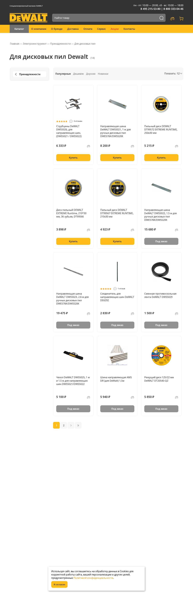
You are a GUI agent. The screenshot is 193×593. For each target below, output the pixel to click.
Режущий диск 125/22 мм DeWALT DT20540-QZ (159, 379)
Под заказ (161, 241)
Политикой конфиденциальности (93, 578)
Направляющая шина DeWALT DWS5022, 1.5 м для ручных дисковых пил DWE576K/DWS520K (160, 215)
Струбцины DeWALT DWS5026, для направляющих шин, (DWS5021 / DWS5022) (69, 131)
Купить (73, 157)
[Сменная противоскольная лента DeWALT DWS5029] (161, 271)
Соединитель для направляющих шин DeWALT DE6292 (117, 297)
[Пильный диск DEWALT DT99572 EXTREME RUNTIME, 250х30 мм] (161, 104)
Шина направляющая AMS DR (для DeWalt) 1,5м (116, 379)
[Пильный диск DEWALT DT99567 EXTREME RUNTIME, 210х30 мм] (117, 188)
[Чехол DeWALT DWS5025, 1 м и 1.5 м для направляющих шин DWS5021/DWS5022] (73, 355)
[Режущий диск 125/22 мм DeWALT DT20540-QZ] (161, 355)
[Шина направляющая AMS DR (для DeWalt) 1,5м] (117, 355)
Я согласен (59, 584)
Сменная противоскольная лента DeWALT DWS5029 (160, 295)
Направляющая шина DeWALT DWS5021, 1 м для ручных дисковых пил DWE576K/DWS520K (115, 131)
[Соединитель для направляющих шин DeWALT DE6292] (117, 271)
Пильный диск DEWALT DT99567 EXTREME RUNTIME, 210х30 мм (116, 213)
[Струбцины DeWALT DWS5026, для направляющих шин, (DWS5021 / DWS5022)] (73, 104)
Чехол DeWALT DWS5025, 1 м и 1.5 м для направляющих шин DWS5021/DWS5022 (73, 381)
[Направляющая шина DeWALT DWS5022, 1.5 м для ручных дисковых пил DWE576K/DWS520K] (161, 188)
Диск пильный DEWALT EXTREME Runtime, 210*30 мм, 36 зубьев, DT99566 (71, 213)
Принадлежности (29, 74)
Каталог (19, 29)
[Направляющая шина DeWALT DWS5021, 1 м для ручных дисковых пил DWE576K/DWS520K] (117, 104)
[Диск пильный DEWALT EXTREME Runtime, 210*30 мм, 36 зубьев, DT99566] (73, 188)
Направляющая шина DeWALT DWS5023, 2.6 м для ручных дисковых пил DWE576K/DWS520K (72, 298)
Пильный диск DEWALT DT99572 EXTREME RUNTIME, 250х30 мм (160, 129)
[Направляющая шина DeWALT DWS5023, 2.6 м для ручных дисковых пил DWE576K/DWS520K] (73, 271)
